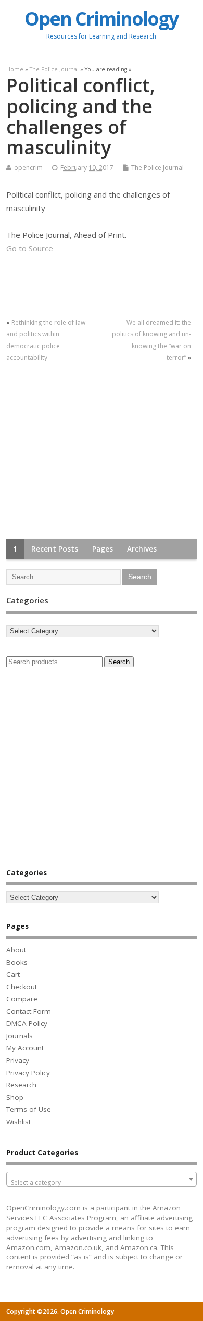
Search (119, 662)
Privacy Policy (28, 1073)
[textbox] (102, 1182)
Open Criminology (101, 18)
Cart (13, 974)
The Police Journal (157, 167)
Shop (14, 1097)
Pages (102, 549)
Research (21, 1085)
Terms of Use (28, 1109)
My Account (25, 1048)
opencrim (28, 167)
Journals (19, 1036)
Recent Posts (54, 549)
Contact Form (28, 1011)
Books (17, 962)
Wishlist (18, 1122)
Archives (142, 549)
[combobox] (101, 1179)
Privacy (17, 1060)
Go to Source (29, 248)
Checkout (21, 987)
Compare (21, 999)
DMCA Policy (26, 1023)
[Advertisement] (84, 451)
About (16, 950)
